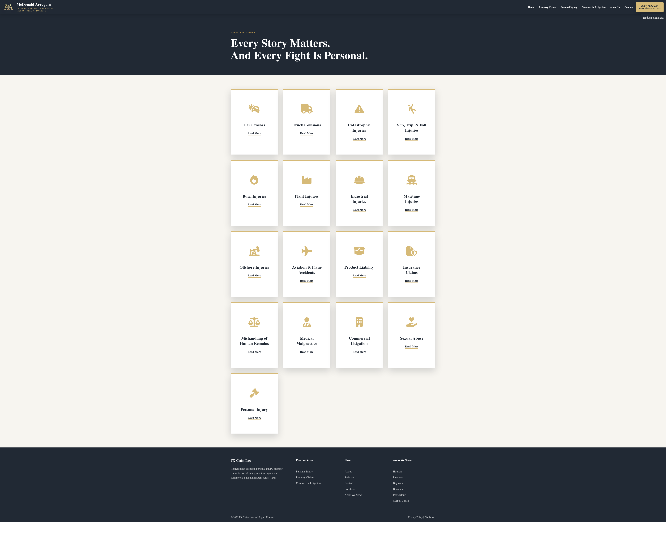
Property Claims (547, 7)
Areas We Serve (353, 495)
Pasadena (398, 477)
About (348, 471)
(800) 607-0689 (649, 7)
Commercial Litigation (594, 7)
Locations (350, 489)
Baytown (398, 483)
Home (531, 7)
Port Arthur (399, 495)
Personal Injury (569, 7)
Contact (629, 7)
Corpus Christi (401, 500)
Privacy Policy (415, 517)
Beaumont (398, 489)
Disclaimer (430, 517)
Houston (397, 471)
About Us (615, 7)
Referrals (349, 477)
